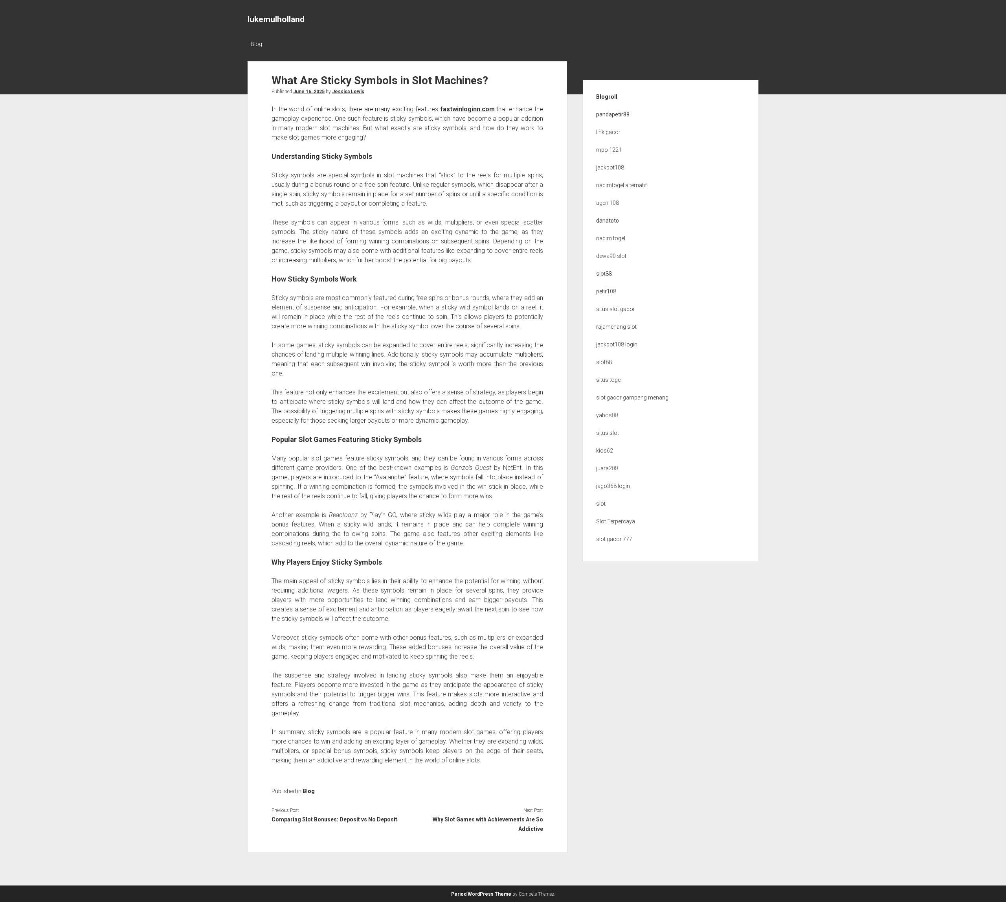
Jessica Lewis (348, 91)
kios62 (604, 450)
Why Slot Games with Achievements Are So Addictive (488, 824)
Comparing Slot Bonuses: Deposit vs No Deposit (334, 819)
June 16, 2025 (309, 91)
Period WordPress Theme (481, 894)
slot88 (604, 274)
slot (601, 504)
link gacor (608, 132)
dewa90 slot (611, 256)
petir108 (606, 291)
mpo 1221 (609, 150)
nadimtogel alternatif (621, 185)
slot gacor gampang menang (632, 397)
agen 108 (607, 203)
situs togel (609, 380)
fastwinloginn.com (467, 109)
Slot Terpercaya (615, 521)
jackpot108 (610, 167)
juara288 (607, 468)
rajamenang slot (616, 327)
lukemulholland (276, 19)
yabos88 (607, 415)
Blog (256, 44)
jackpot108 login (616, 344)
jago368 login (613, 486)
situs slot (607, 433)
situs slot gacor (615, 309)
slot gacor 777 (614, 539)
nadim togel (610, 238)
